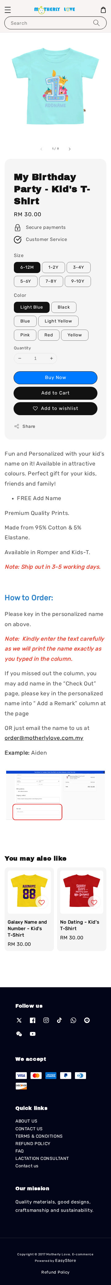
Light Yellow (58, 321)
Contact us (27, 1166)
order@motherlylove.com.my (44, 738)
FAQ (19, 1151)
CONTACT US (29, 1128)
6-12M (27, 267)
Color (20, 295)
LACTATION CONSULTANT (42, 1158)
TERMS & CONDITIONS (39, 1136)
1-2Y (53, 267)
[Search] (96, 23)
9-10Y (77, 281)
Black (64, 307)
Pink (25, 335)
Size (18, 255)
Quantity (22, 348)
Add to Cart (55, 393)
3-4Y (78, 267)
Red (48, 335)
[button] (7, 10)
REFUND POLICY (33, 1143)
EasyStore (65, 1260)
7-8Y (51, 281)
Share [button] (29, 426)
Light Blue (31, 307)
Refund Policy (55, 1272)
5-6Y (25, 281)
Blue (25, 321)
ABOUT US (26, 1121)
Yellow (75, 335)
